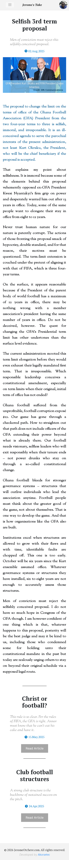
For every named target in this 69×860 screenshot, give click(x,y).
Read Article (35, 748)
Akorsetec (44, 854)
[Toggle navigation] (10, 4)
